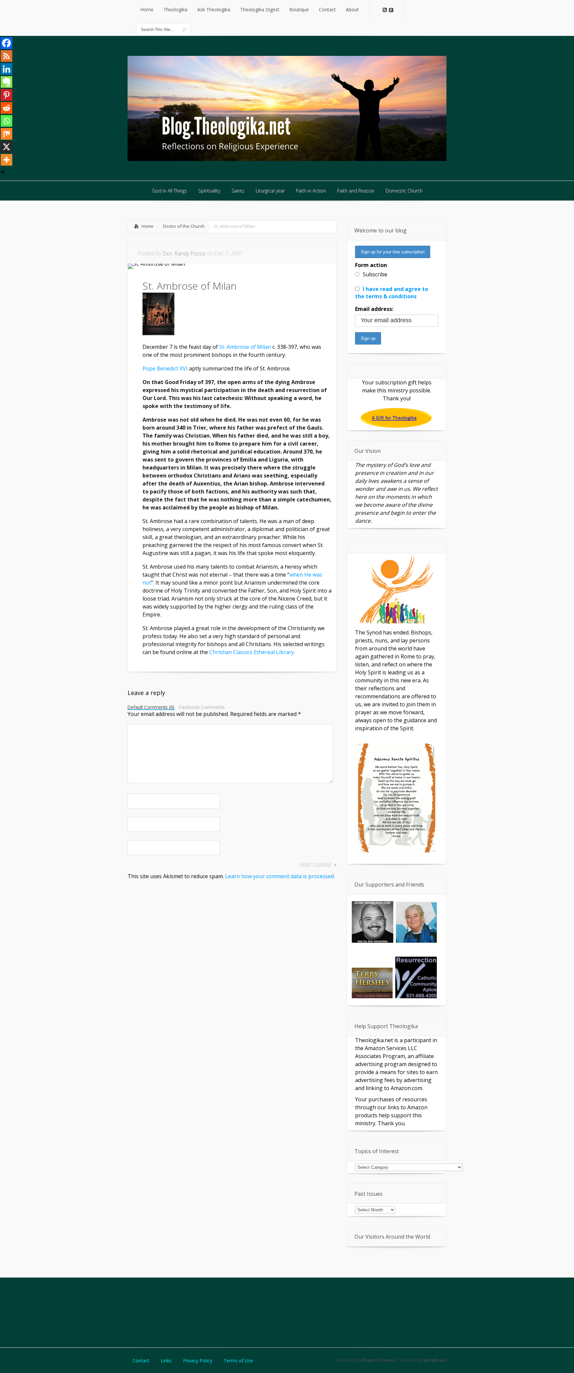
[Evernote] (6, 82)
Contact (141, 1360)
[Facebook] (6, 43)
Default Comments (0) (151, 707)
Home (147, 226)
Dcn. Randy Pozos (184, 253)
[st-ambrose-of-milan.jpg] (158, 333)
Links (166, 1360)
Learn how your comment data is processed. (280, 876)
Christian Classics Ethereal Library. (252, 652)
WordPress (434, 1360)
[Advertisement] (287, 1312)
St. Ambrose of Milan (245, 346)
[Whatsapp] (6, 121)
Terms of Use (238, 1360)
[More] (6, 160)
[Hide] (2, 172)
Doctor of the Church (184, 226)
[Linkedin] (6, 69)
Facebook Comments (202, 707)
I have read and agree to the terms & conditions (391, 292)
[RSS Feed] (6, 56)
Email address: (374, 309)
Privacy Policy (197, 1360)
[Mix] (6, 134)
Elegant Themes (378, 1360)
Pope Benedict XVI (166, 368)
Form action (371, 265)
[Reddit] (6, 108)
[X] (6, 147)
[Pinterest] (6, 95)
